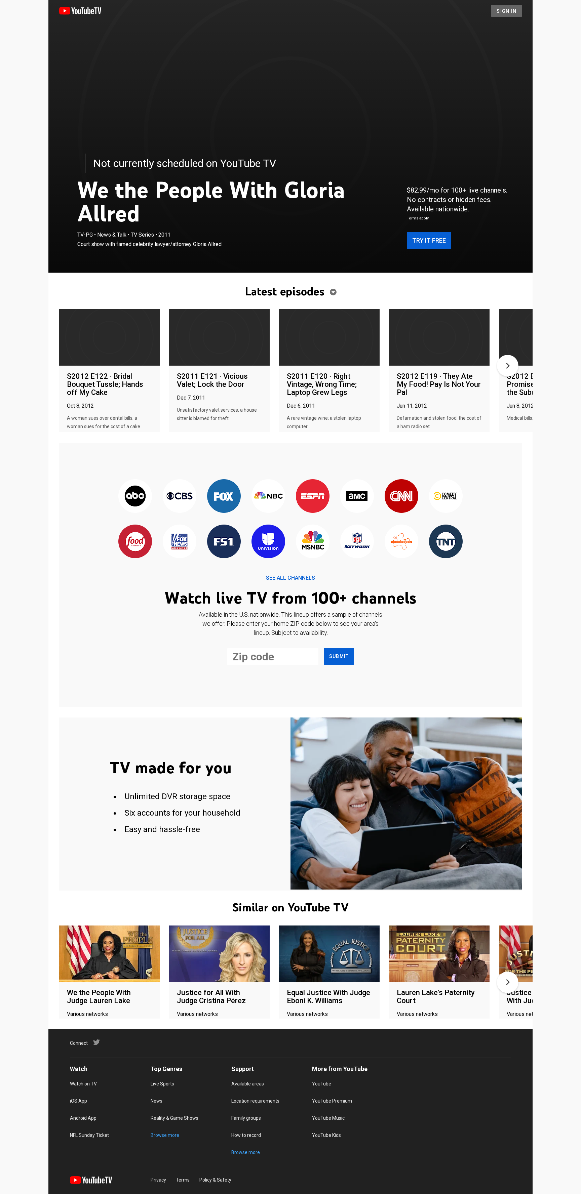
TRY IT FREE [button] (429, 240)
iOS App (78, 1101)
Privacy (158, 1180)
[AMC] (357, 496)
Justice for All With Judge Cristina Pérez (211, 996)
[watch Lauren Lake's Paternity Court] (439, 954)
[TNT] (446, 542)
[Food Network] (135, 542)
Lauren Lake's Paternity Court (436, 996)
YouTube (321, 1083)
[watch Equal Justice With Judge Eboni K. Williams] (329, 954)
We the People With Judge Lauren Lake (99, 996)
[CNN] (401, 496)
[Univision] (268, 542)
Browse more (165, 1135)
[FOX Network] (224, 496)
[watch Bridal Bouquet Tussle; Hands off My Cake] (109, 338)
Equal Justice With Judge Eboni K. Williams (328, 996)
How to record (246, 1135)
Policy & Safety (215, 1180)
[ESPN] (312, 496)
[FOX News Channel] (179, 542)
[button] (507, 365)
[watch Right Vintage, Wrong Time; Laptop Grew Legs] (329, 338)
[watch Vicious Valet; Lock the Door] (219, 338)
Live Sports (162, 1083)
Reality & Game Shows (174, 1118)
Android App (83, 1118)
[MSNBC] (312, 542)
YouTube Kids (326, 1135)
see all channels (290, 578)
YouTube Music (328, 1118)
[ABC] (135, 496)
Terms (183, 1180)
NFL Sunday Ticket (89, 1135)
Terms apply (418, 218)
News (156, 1101)
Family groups (246, 1118)
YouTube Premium (332, 1101)
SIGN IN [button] (506, 11)
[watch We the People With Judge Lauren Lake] (109, 954)
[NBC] (268, 496)
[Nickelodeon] (401, 542)
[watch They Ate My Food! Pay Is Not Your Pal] (439, 338)
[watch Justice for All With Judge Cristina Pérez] (219, 954)
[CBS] (179, 496)
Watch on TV (83, 1083)
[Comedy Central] (446, 496)
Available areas (247, 1083)
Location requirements (255, 1101)
